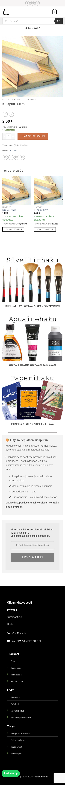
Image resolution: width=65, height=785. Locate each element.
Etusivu (6, 99)
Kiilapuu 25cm (9, 210)
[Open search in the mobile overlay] (32, 21)
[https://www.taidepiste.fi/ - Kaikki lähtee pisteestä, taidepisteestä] (10, 11)
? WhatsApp (11, 773)
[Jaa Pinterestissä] (22, 157)
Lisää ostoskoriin (33, 136)
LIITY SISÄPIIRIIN (32, 557)
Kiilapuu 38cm (41, 210)
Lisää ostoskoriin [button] (13, 229)
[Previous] (2, 206)
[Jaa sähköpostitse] (16, 157)
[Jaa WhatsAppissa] (5, 157)
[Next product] (5, 114)
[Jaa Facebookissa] (11, 157)
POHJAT (18, 99)
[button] (54, 11)
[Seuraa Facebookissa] (27, 3)
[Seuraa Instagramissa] (32, 3)
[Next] (62, 206)
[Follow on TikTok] (37, 3)
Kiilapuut (31, 99)
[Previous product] (11, 114)
